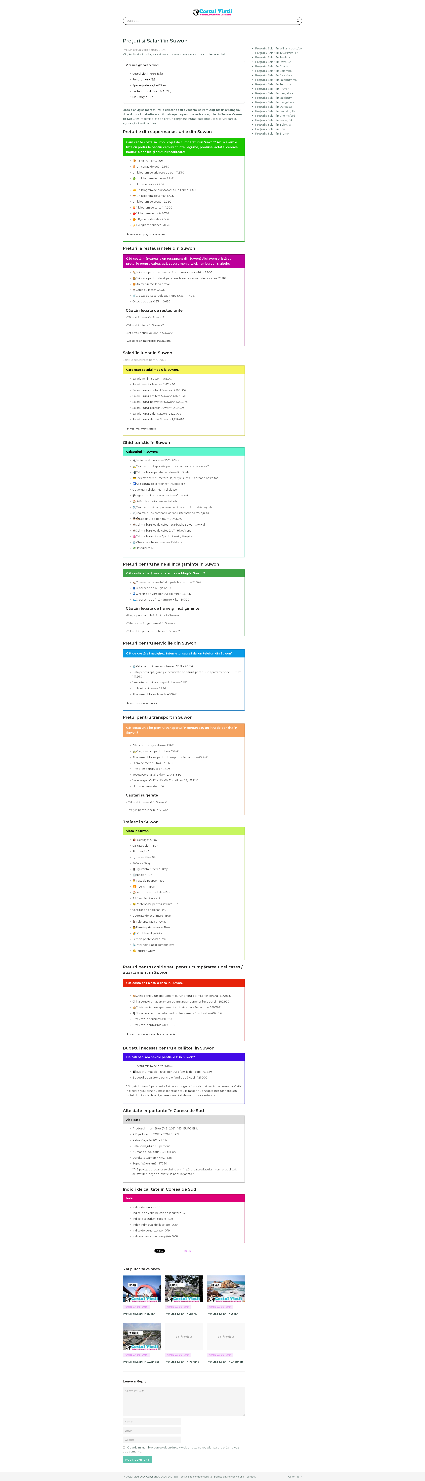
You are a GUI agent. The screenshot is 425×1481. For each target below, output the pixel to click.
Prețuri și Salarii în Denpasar (273, 106)
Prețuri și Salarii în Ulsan (222, 1313)
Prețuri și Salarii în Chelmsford (275, 115)
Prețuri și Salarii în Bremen (273, 133)
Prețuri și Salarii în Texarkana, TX (276, 53)
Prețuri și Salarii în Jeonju (181, 1313)
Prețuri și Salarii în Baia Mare (274, 75)
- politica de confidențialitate (195, 1476)
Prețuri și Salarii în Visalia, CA (273, 120)
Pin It (187, 1251)
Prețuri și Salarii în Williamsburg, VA (278, 48)
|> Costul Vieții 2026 (134, 1476)
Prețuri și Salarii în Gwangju (141, 1361)
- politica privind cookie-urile (229, 1476)
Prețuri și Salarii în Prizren (272, 88)
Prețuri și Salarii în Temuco (273, 84)
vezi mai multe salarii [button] (143, 428)
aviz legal (173, 1476)
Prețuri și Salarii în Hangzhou (274, 102)
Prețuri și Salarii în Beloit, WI (273, 124)
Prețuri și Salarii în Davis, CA (273, 62)
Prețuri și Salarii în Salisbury (273, 97)
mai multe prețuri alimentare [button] (147, 234)
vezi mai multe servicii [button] (143, 703)
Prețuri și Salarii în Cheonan (225, 1361)
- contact (250, 1476)
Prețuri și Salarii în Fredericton (275, 57)
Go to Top (293, 1476)
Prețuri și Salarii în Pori (270, 129)
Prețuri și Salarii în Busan (139, 1313)
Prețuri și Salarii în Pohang (182, 1361)
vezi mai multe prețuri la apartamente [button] (152, 1034)
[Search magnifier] (298, 21)
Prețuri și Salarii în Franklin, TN (275, 111)
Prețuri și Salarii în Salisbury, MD (276, 79)
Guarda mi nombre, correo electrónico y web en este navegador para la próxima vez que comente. (181, 1449)
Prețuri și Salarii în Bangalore (274, 93)
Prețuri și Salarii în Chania (272, 66)
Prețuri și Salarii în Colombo (273, 70)
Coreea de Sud (136, 1307)
